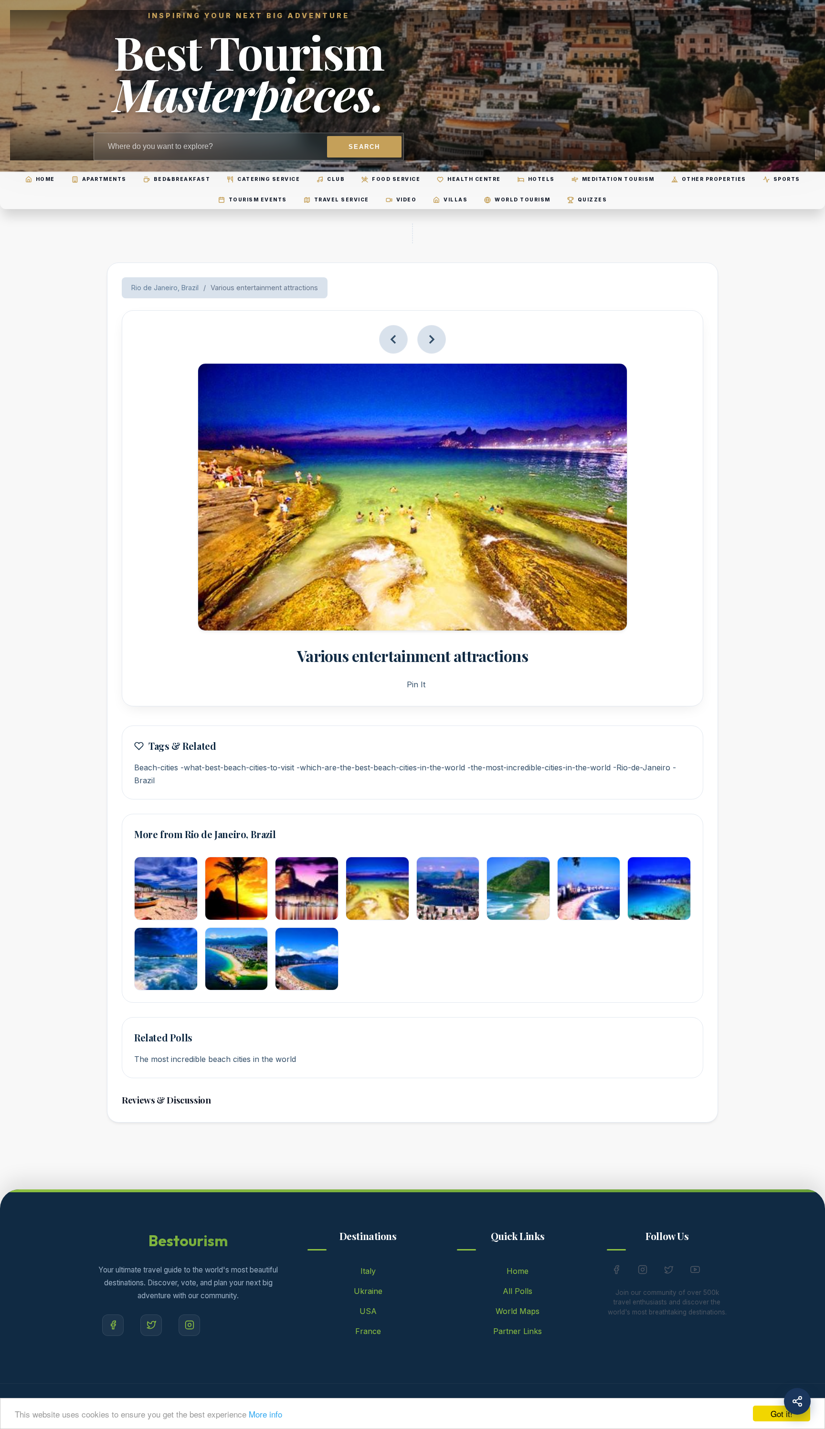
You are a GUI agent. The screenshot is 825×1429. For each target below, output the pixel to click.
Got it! (782, 1413)
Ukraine (368, 1291)
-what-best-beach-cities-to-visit (237, 767)
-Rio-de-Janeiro (641, 767)
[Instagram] (189, 1325)
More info (265, 1414)
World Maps (517, 1311)
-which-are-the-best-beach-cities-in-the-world (380, 767)
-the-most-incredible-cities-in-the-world (539, 767)
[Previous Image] (393, 339)
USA (368, 1311)
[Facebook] (113, 1325)
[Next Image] (431, 339)
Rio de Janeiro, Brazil (165, 288)
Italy (368, 1271)
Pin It (416, 684)
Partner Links (517, 1331)
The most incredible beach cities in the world (215, 1059)
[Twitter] (151, 1325)
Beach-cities (156, 767)
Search (364, 146)
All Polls (517, 1291)
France (368, 1331)
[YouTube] (695, 1271)
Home (518, 1271)
